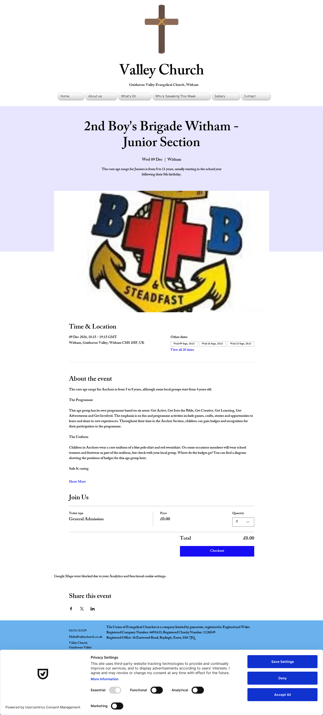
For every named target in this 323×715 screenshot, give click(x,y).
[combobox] (243, 522)
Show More (77, 482)
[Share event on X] (82, 608)
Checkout (217, 551)
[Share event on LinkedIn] (93, 608)
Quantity (238, 513)
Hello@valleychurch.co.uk (85, 637)
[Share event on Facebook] (71, 608)
